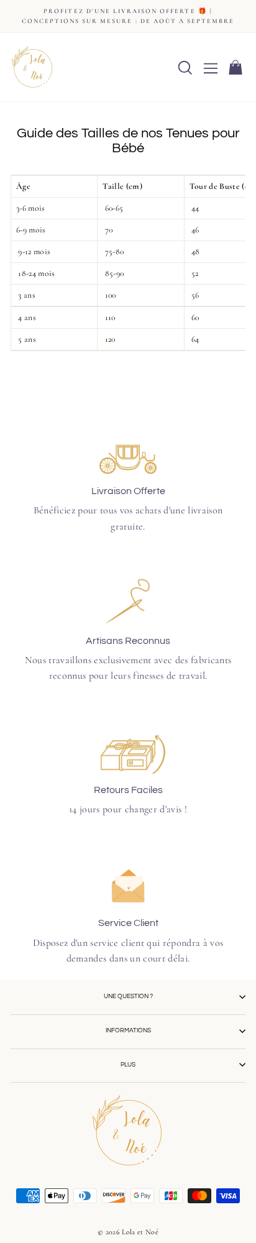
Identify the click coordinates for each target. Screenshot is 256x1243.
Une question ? (128, 996)
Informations (128, 1030)
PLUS (128, 1065)
